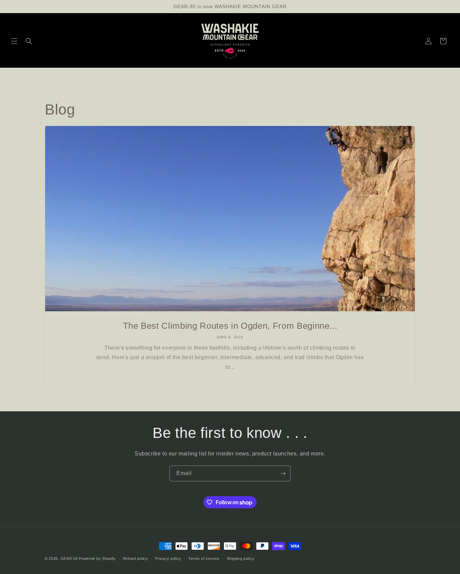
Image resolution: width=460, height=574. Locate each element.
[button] (14, 41)
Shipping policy (241, 558)
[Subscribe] (282, 473)
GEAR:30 (69, 558)
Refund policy (135, 558)
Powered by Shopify (97, 558)
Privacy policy (168, 558)
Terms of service (204, 558)
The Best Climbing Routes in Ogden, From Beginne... (230, 326)
